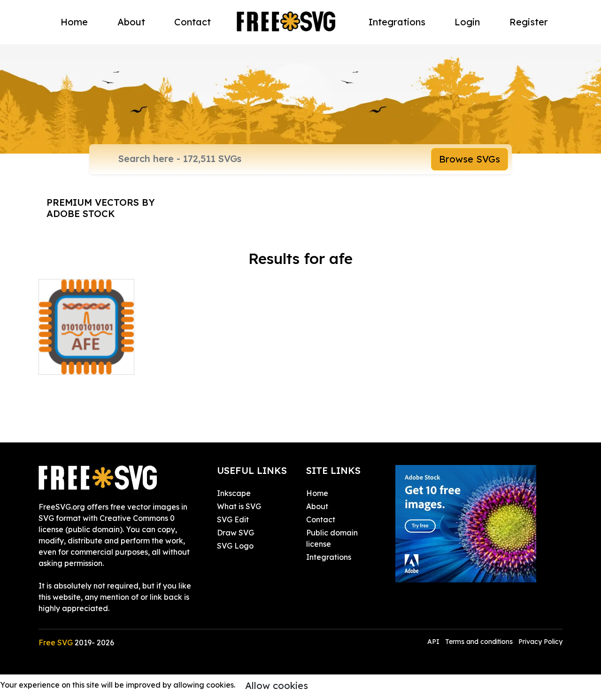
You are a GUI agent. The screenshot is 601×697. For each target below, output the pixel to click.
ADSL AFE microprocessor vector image (86, 350)
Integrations (397, 22)
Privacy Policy (540, 641)
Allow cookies (276, 685)
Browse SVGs (469, 159)
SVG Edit (233, 519)
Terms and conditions (479, 641)
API (434, 641)
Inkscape (234, 493)
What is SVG (239, 506)
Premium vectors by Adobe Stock (100, 207)
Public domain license (332, 538)
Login (467, 22)
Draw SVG (235, 532)
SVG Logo (235, 545)
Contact (192, 22)
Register (528, 22)
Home (74, 22)
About (131, 22)
